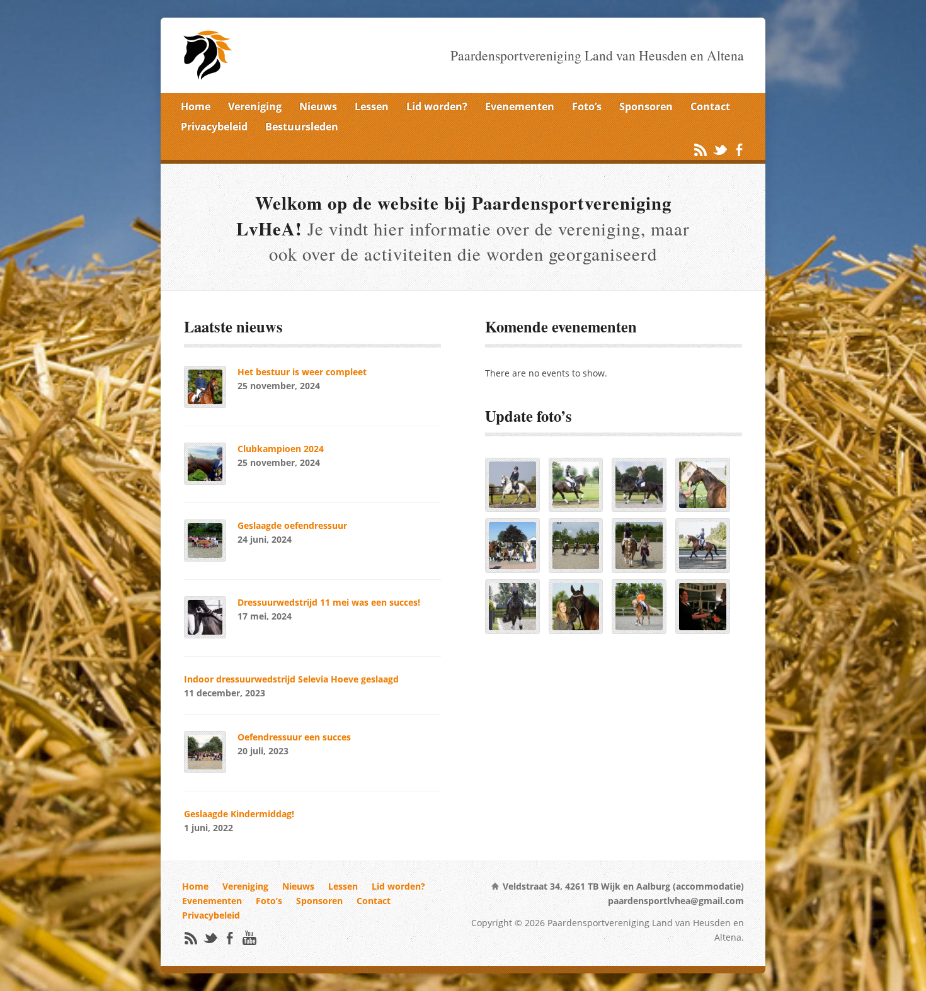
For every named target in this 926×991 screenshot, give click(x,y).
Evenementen (519, 106)
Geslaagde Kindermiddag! (239, 814)
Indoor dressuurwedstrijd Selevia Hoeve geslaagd (291, 679)
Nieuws (318, 106)
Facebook (739, 149)
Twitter (719, 149)
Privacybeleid (214, 126)
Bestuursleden (301, 126)
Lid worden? (436, 106)
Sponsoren (646, 106)
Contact (710, 106)
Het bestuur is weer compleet (302, 372)
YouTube (249, 938)
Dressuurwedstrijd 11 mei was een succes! (328, 602)
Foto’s (587, 106)
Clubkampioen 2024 (280, 449)
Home (195, 106)
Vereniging (255, 106)
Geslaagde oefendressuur (292, 525)
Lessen (372, 106)
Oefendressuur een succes (294, 737)
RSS (700, 149)
